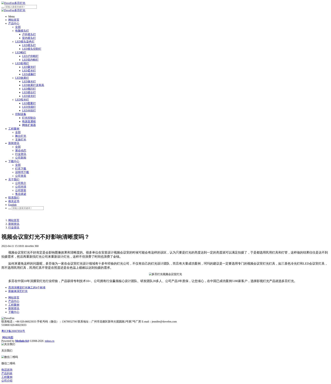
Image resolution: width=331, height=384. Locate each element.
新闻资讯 (13, 223)
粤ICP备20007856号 (13, 331)
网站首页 (13, 220)
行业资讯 (13, 227)
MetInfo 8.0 (22, 340)
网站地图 (7, 337)
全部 (18, 27)
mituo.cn (49, 340)
